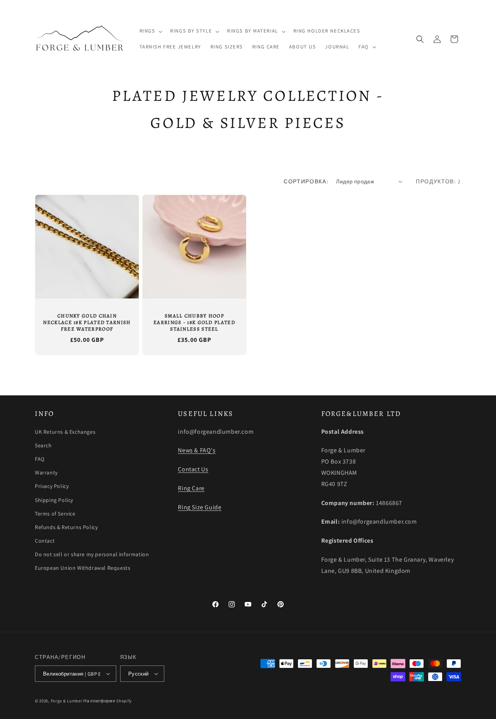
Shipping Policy (54, 500)
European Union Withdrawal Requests (82, 567)
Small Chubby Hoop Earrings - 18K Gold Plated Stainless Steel (194, 322)
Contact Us (193, 469)
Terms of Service (55, 513)
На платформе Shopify (107, 700)
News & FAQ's (196, 450)
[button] (150, 31)
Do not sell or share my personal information (92, 554)
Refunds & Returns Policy (66, 527)
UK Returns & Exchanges (65, 431)
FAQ (40, 458)
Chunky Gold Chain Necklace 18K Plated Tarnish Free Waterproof (87, 322)
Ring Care (191, 488)
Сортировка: (306, 181)
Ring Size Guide (199, 507)
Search (43, 445)
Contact (45, 540)
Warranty (46, 472)
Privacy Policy (52, 486)
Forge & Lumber (67, 700)
